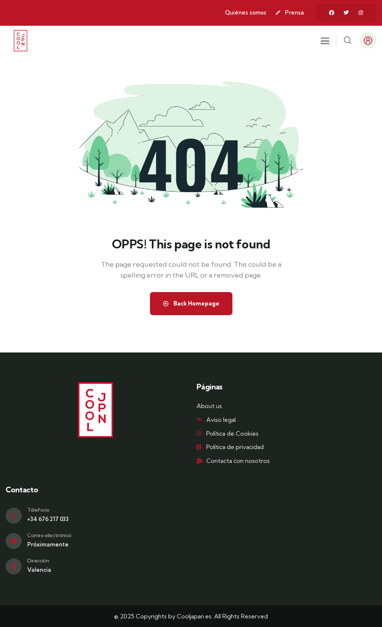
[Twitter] (346, 12)
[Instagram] (360, 12)
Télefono (38, 510)
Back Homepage (195, 303)
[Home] (20, 41)
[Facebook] (331, 12)
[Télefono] (14, 516)
